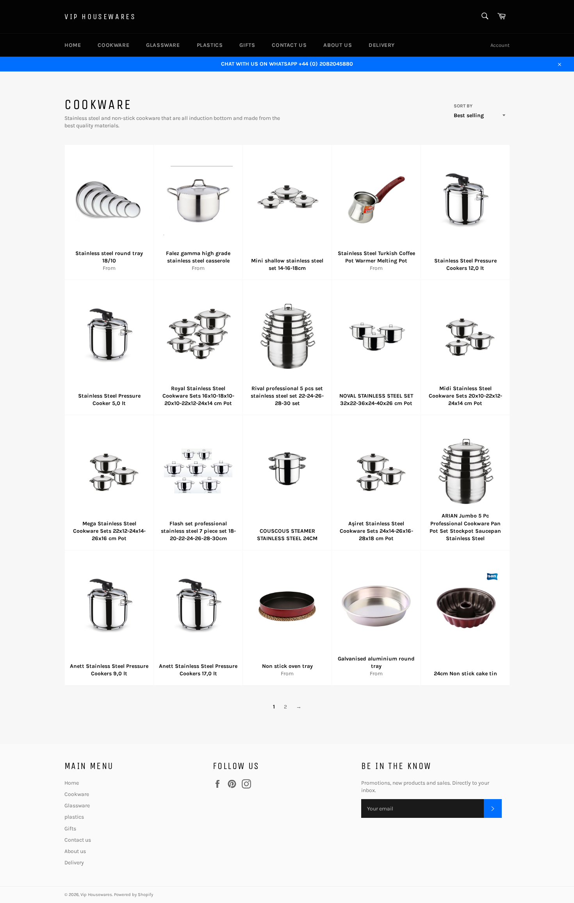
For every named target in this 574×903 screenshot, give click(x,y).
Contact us (289, 45)
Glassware (163, 45)
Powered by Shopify (133, 894)
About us (337, 45)
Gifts (247, 45)
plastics (210, 45)
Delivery (382, 45)
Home (72, 45)
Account (500, 45)
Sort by (463, 106)
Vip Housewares (100, 16)
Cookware (113, 45)
